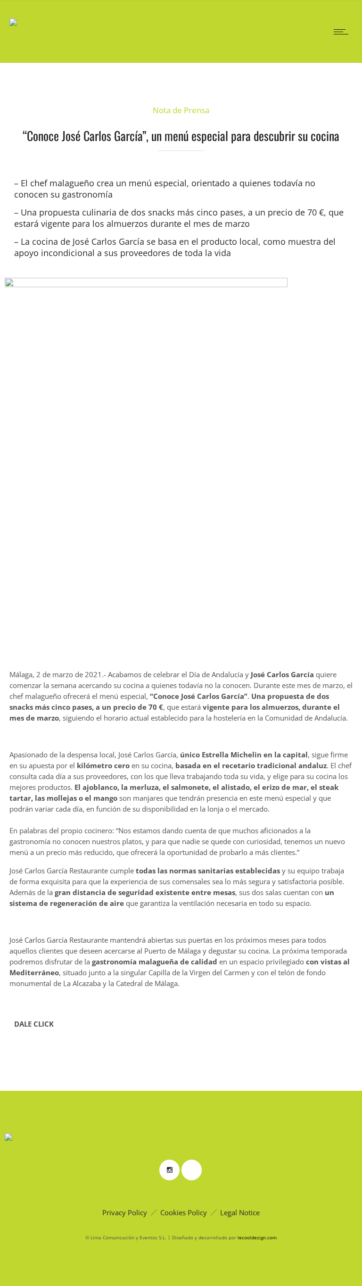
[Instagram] (169, 1170)
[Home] (13, 15)
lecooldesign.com (257, 1237)
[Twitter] (191, 1170)
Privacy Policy (124, 1212)
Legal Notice (240, 1212)
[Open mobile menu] (343, 31)
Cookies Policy (183, 1212)
